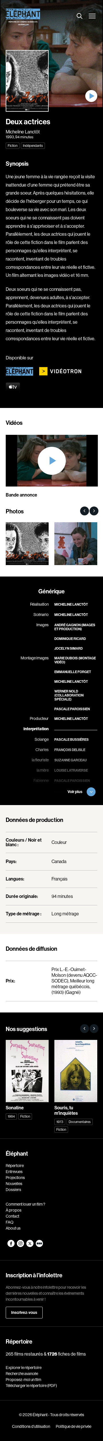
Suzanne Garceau (70, 760)
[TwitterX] (30, 1245)
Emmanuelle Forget (72, 672)
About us (13, 1228)
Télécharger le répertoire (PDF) (31, 1385)
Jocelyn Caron (68, 801)
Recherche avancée (22, 1373)
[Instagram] (21, 1245)
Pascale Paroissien (72, 709)
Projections (15, 1177)
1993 (10, 137)
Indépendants (33, 146)
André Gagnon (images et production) (74, 627)
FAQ (9, 1222)
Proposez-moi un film (23, 1379)
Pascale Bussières (71, 740)
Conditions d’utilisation (31, 1426)
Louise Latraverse (71, 770)
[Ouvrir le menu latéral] (92, 16)
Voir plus (75, 791)
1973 (59, 1122)
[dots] (39, 1245)
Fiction (12, 146)
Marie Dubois (66, 658)
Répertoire (15, 1165)
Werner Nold (66, 691)
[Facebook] (11, 1245)
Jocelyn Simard (68, 649)
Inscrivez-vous (24, 1312)
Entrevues (14, 1171)
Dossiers (13, 1189)
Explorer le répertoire (23, 1367)
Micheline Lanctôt (23, 132)
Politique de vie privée (73, 1426)
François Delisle (69, 750)
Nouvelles (14, 1183)
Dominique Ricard (70, 639)
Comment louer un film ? (25, 1204)
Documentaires (80, 1122)
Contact (12, 1216)
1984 (11, 1116)
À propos (13, 1210)
